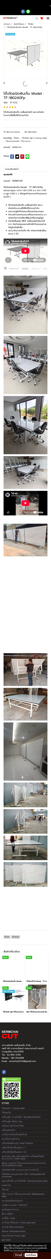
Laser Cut (6, 1185)
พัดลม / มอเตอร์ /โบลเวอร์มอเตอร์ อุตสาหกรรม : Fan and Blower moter (24, 1164)
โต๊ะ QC (5, 1189)
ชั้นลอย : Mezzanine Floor (14, 1231)
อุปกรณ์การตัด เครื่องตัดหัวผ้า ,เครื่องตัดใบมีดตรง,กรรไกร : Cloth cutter (23, 1157)
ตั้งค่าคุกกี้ (18, 1255)
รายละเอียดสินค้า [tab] (12, 169)
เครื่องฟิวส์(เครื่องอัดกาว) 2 (14, 1152)
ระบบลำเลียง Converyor (13, 1227)
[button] (36, 18)
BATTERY (6, 1240)
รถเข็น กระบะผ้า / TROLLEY (14, 1205)
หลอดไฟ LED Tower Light (13, 1235)
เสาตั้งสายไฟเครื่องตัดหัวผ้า (15, 1134)
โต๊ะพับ (17, 138)
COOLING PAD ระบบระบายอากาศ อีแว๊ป (20, 1170)
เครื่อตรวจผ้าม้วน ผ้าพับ (13, 1125)
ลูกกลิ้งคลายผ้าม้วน (11, 1139)
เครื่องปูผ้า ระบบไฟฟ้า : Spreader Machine (21, 1117)
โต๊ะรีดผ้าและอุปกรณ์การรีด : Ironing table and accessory (23, 1175)
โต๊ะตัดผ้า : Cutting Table (13, 1108)
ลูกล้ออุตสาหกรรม (10, 1209)
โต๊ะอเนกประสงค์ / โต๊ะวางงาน (18, 141)
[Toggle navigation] (48, 18)
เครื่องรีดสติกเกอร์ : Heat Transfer (17, 1143)
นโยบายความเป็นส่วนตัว (17, 1250)
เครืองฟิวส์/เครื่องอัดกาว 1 (14, 1147)
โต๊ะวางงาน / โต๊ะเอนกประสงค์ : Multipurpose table (23, 1195)
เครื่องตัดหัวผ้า (8, 1130)
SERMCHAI (16, 147)
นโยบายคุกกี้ (34, 1250)
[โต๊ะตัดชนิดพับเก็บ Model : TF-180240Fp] (25, 55)
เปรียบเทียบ (32, 132)
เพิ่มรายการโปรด (12, 132)
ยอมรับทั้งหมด (31, 1255)
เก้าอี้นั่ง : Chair (8, 1218)
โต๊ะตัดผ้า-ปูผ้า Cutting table (34, 138)
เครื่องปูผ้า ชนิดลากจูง (12, 1121)
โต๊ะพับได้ (6, 1112)
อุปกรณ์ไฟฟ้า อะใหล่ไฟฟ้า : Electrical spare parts (25, 1181)
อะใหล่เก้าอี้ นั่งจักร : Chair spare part (19, 1222)
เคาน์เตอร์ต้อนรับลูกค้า (12, 1200)
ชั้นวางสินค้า (7, 1214)
